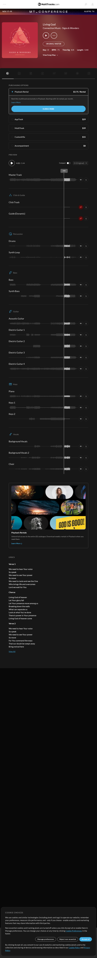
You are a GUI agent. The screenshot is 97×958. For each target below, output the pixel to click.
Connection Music (52, 28)
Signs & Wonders (70, 28)
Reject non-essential (67, 939)
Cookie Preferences (74, 931)
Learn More (15, 102)
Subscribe (48, 109)
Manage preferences (45, 939)
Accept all (86, 939)
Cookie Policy (74, 947)
